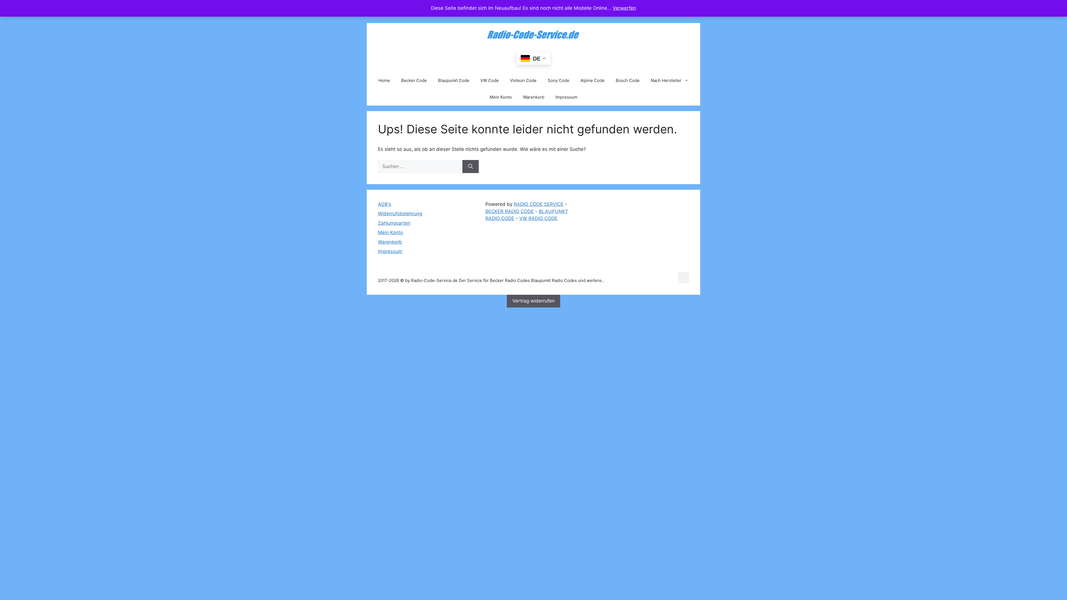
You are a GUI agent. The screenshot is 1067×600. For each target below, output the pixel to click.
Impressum (566, 97)
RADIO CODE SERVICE (539, 204)
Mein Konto (501, 97)
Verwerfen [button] (624, 8)
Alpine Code (592, 80)
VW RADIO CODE (538, 218)
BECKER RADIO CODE (509, 211)
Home (384, 80)
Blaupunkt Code (453, 80)
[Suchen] (470, 166)
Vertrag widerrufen (533, 301)
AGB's (384, 204)
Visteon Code (523, 80)
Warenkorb (533, 97)
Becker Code (414, 80)
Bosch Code (628, 80)
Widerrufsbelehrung (400, 213)
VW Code (489, 80)
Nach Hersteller (666, 80)
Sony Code (558, 80)
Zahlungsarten (394, 223)
